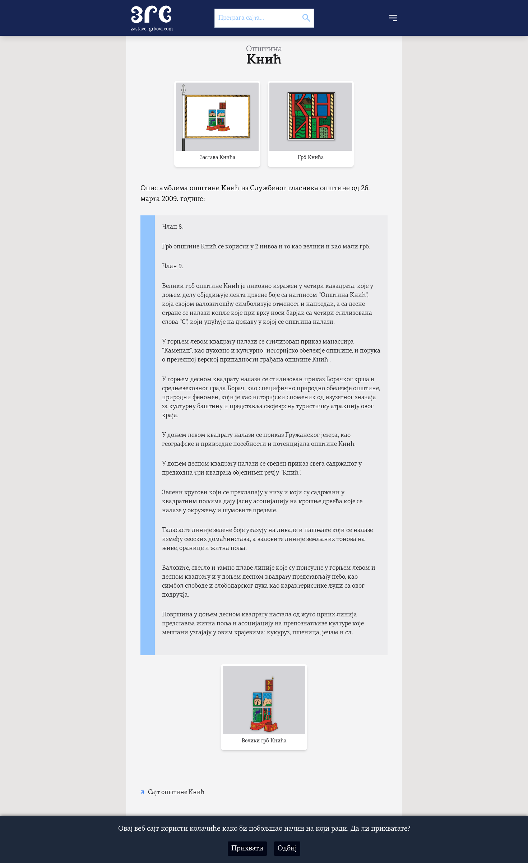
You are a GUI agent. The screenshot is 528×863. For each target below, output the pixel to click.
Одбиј (287, 848)
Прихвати (247, 848)
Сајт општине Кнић (176, 792)
